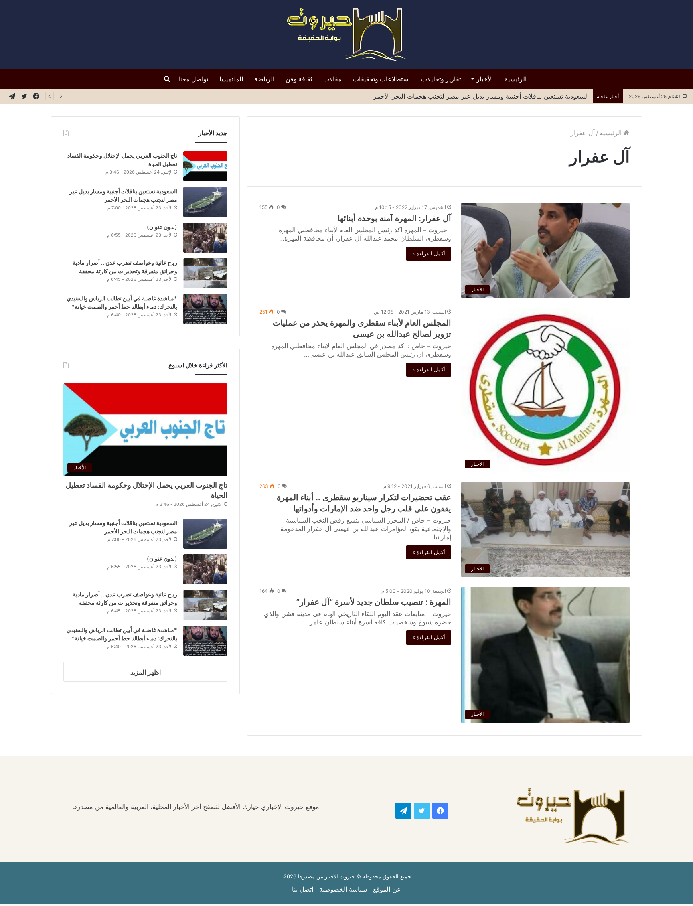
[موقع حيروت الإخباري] (346, 34)
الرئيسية (516, 79)
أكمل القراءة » (428, 253)
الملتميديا (231, 79)
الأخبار (484, 79)
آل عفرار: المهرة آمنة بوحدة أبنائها (394, 218)
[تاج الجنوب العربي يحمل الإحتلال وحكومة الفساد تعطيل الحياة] (205, 166)
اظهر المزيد (145, 672)
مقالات (332, 79)
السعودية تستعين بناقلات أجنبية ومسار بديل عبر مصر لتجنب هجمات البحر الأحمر (480, 96)
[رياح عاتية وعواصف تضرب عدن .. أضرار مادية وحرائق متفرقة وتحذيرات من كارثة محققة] (205, 273)
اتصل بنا (302, 889)
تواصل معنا (193, 79)
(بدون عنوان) (162, 226)
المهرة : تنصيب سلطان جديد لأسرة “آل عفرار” (373, 602)
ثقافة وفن (299, 79)
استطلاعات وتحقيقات (381, 79)
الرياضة (264, 79)
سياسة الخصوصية (343, 889)
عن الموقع (387, 889)
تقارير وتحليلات (441, 79)
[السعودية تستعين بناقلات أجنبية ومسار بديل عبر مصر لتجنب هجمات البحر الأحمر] (205, 202)
